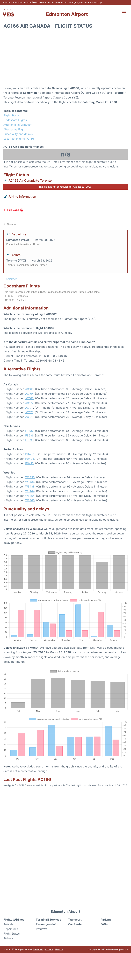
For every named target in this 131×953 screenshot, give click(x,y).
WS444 (29, 491)
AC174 (29, 407)
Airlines (8, 938)
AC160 (29, 389)
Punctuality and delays (18, 134)
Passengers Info (46, 924)
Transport (75, 919)
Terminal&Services (48, 919)
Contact (49, 949)
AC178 (29, 417)
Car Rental (75, 924)
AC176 (29, 412)
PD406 (29, 458)
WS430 (30, 477)
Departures (10, 929)
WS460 (30, 500)
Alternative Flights (15, 129)
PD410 (29, 463)
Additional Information (17, 124)
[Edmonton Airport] (8, 12)
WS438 (30, 486)
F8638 (29, 440)
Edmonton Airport (67, 14)
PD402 (29, 454)
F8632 (29, 431)
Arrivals (8, 924)
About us (59, 949)
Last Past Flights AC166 (18, 138)
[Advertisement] (65, 58)
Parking (106, 919)
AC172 (29, 403)
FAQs (104, 924)
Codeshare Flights (15, 120)
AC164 (29, 393)
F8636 (29, 435)
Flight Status (11, 115)
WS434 (29, 482)
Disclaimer (38, 949)
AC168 (29, 398)
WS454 (29, 495)
